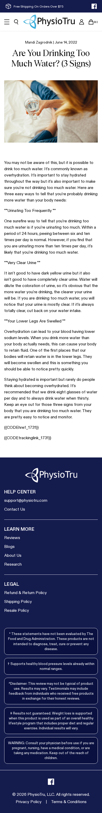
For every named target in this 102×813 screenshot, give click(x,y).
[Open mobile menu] (6, 22)
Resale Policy (16, 610)
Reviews (12, 537)
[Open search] (16, 22)
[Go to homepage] (49, 22)
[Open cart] (91, 22)
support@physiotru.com (25, 500)
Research (13, 563)
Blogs (9, 546)
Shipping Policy (18, 601)
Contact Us (14, 508)
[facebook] (94, 6)
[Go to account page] (81, 22)
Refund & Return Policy (25, 592)
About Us (12, 555)
